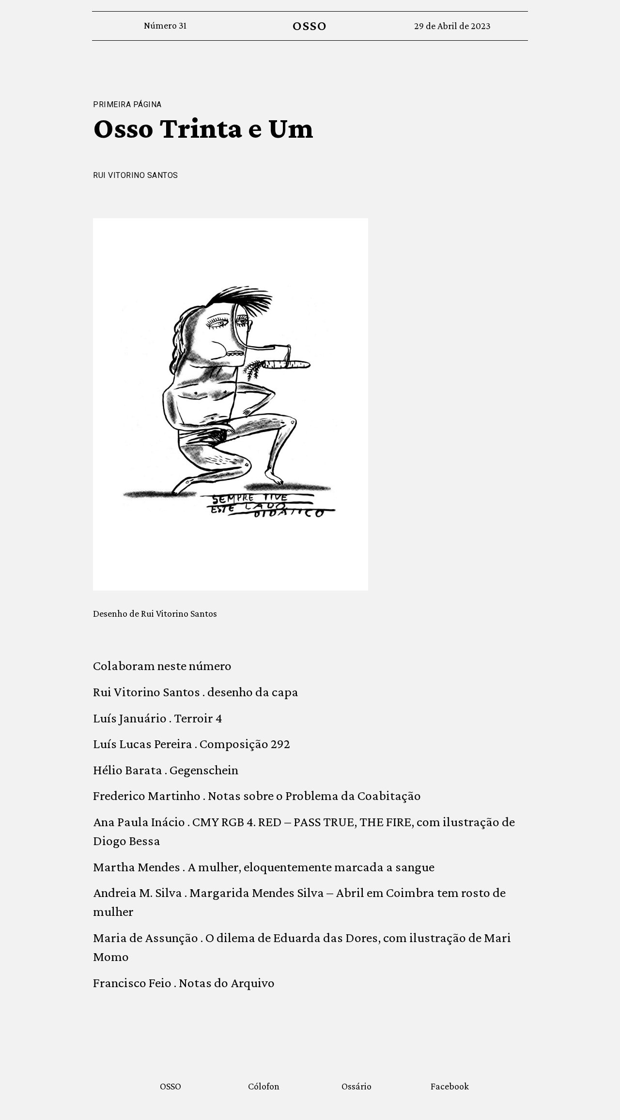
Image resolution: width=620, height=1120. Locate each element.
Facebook (450, 1086)
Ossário (356, 1086)
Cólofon (263, 1086)
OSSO (310, 25)
